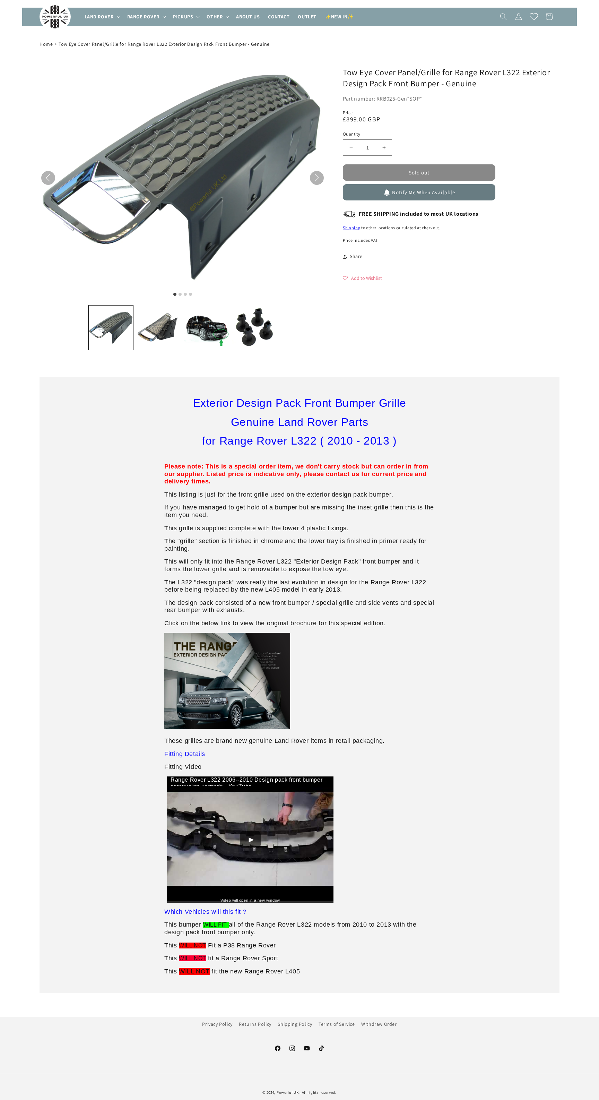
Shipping (352, 227)
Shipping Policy (295, 1024)
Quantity (351, 134)
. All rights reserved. (318, 1092)
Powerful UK (288, 1092)
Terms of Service (337, 1024)
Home (46, 44)
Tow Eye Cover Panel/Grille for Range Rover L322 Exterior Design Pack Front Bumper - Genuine (164, 44)
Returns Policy (255, 1024)
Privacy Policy (217, 1024)
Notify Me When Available (423, 192)
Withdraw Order (379, 1024)
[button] (101, 16)
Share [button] (356, 256)
